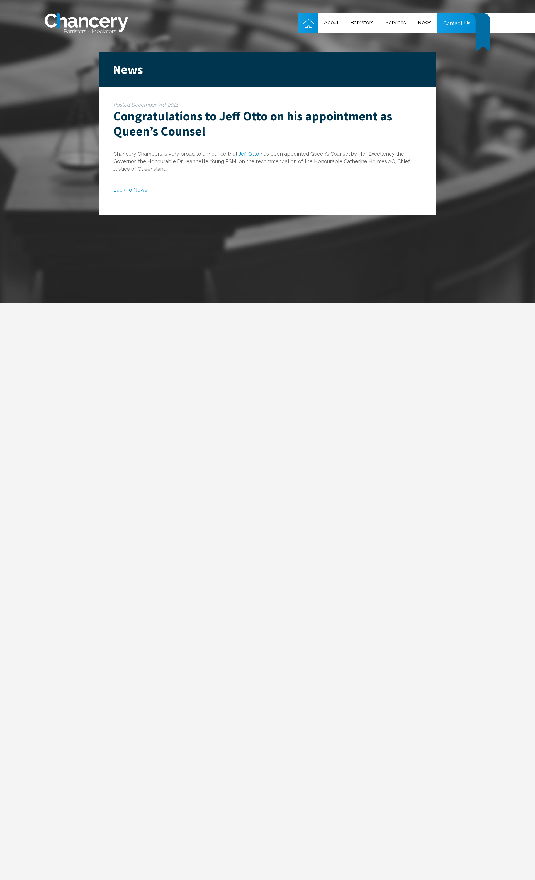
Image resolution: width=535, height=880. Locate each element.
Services (396, 22)
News (424, 22)
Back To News (130, 190)
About (331, 22)
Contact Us (456, 23)
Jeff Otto (249, 154)
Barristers (362, 22)
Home (308, 23)
